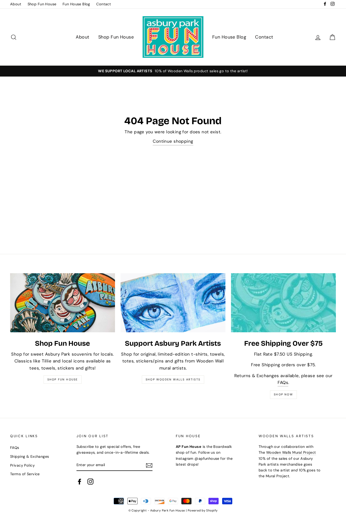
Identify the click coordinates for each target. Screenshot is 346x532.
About (15, 4)
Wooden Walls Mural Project (291, 452)
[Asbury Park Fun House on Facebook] (79, 482)
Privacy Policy (22, 465)
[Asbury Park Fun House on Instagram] (90, 482)
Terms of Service (25, 474)
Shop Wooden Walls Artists (173, 379)
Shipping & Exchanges (29, 456)
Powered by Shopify (203, 510)
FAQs (283, 382)
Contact (103, 4)
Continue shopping (173, 141)
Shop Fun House (42, 4)
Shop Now (283, 394)
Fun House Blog (76, 4)
